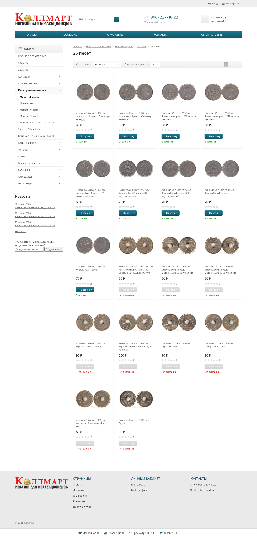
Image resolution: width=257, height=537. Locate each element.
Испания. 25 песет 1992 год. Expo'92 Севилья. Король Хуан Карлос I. (135, 346)
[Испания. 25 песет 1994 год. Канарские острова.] (222, 322)
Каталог (28, 49)
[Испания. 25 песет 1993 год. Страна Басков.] (179, 322)
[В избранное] (109, 136)
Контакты (160, 34)
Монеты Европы (29, 96)
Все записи (20, 231)
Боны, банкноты (28, 142)
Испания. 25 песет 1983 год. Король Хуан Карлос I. (91, 268)
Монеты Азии (27, 103)
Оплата (32, 34)
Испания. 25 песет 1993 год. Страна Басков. (177, 345)
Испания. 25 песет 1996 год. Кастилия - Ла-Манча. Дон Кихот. (91, 423)
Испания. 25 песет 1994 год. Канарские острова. (220, 345)
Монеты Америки (29, 109)
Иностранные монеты (32, 90)
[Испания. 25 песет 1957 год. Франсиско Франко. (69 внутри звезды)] (179, 92)
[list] (231, 64)
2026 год (23, 63)
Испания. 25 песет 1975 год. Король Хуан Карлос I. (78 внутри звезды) (134, 193)
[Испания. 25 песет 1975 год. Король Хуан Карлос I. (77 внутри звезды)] (93, 168)
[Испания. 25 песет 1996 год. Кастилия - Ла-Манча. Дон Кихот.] (93, 399)
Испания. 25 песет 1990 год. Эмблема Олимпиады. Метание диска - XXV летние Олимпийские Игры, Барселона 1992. (179, 269)
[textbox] (98, 19)
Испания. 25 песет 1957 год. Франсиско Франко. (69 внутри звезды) (179, 116)
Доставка (70, 34)
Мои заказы (138, 484)
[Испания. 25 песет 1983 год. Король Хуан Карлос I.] (93, 245)
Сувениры (24, 169)
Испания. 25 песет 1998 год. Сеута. (134, 421)
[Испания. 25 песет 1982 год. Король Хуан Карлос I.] (222, 168)
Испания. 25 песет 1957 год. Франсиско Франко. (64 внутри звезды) (136, 116)
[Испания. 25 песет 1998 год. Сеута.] (136, 399)
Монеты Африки (29, 116)
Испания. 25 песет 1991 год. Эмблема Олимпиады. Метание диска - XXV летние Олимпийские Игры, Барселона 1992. (222, 269)
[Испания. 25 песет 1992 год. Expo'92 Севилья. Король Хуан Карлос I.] (136, 322)
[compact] (237, 64)
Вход (215, 3)
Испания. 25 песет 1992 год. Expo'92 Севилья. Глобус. (91, 345)
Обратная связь (212, 34)
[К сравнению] (104, 136)
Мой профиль (139, 490)
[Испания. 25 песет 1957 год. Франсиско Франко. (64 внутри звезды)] (136, 92)
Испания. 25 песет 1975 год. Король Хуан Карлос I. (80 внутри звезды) (177, 193)
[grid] (226, 64)
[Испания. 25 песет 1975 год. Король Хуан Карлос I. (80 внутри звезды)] (179, 168)
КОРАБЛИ (24, 76)
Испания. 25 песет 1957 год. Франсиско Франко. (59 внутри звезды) (93, 116)
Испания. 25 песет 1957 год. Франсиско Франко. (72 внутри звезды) (222, 116)
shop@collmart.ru (204, 490)
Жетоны (23, 149)
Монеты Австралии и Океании (37, 122)
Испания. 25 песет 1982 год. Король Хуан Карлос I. (220, 191)
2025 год (23, 69)
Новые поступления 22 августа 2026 (35, 225)
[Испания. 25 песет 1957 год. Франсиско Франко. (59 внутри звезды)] (93, 92)
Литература (25, 183)
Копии (22, 156)
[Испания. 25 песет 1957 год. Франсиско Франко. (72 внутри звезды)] (222, 92)
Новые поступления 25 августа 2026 (35, 207)
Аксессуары (25, 176)
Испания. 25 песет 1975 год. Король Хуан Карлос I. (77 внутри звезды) (91, 193)
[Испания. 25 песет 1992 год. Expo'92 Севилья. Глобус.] (93, 322)
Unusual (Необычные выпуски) (36, 136)
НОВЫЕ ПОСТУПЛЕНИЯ (32, 56)
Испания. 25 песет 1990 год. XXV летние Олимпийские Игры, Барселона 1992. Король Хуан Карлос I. (136, 269)
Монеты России (27, 83)
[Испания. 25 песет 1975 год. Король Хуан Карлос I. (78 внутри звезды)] (136, 168)
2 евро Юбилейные (29, 129)
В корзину (86, 136)
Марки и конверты (29, 163)
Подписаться (53, 249)
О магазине (115, 34)
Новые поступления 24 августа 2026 (35, 216)
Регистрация (233, 3)
